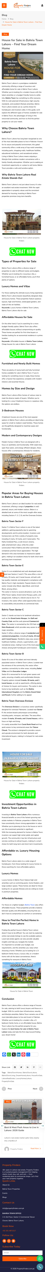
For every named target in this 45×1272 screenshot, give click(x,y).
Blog (11, 19)
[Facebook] (4, 1241)
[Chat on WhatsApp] (40, 1258)
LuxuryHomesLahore (23, 1078)
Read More (35, 1148)
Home (4, 19)
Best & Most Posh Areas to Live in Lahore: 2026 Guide (21, 1129)
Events (4, 1193)
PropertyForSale (8, 1081)
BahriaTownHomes (15, 1072)
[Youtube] (13, 1241)
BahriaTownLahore (30, 1072)
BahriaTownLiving (8, 1075)
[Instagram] (9, 1241)
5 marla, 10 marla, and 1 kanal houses (16, 577)
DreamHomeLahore (23, 1075)
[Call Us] (40, 1267)
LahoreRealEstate (8, 1078)
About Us (6, 1185)
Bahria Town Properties (11, 1189)
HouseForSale (36, 1075)
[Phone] (42, 646)
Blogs (4, 1197)
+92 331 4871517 (9, 1231)
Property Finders (16, 1149)
